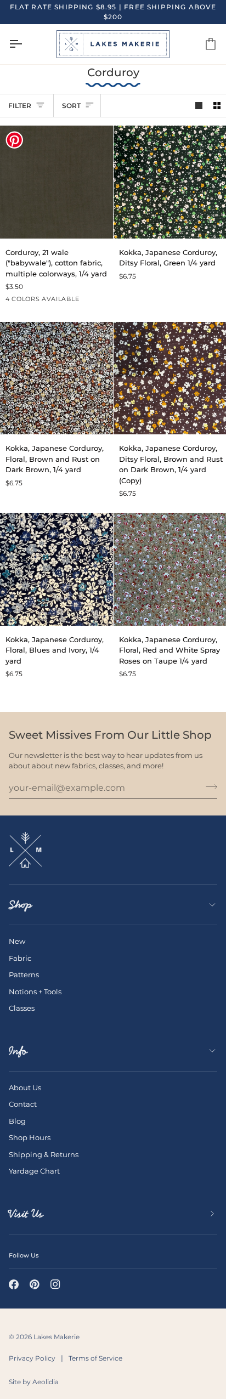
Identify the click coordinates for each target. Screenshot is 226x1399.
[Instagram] (55, 1284)
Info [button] (18, 1050)
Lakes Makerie (56, 1337)
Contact (23, 1104)
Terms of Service (95, 1358)
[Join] (208, 786)
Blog (17, 1121)
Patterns (24, 974)
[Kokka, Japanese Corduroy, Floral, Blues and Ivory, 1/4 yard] (56, 569)
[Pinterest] (34, 1284)
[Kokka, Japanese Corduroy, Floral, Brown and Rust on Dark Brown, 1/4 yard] (56, 378)
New (17, 941)
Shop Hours (29, 1137)
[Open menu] (25, 44)
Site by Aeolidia (34, 1382)
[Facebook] (14, 1284)
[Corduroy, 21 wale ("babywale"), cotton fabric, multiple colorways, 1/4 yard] (56, 182)
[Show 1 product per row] (199, 105)
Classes (22, 1008)
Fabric (20, 958)
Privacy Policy (32, 1358)
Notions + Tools (35, 991)
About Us (25, 1087)
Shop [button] (20, 904)
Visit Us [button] (26, 1213)
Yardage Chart (34, 1170)
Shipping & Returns (43, 1154)
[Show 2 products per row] (217, 105)
